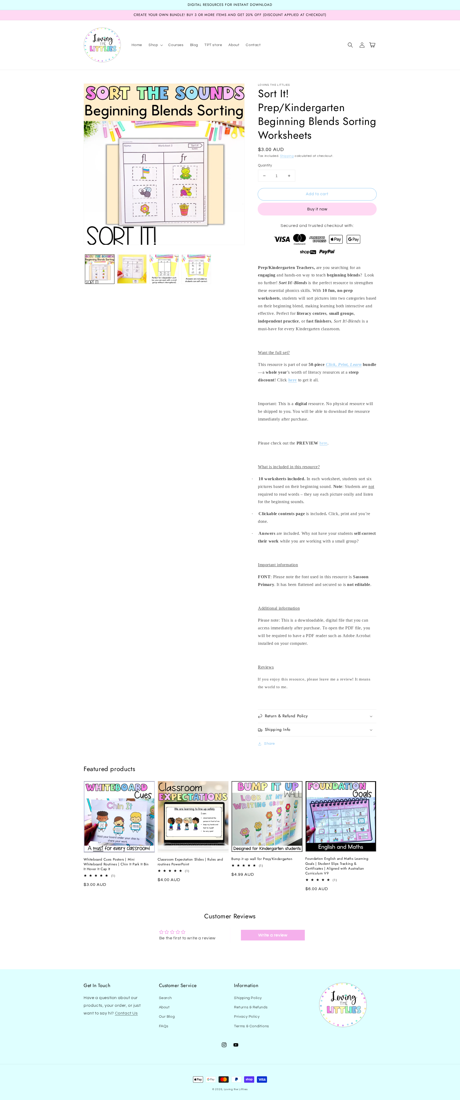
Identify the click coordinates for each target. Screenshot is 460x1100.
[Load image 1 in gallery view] (99, 269)
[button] (155, 45)
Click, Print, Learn (344, 364)
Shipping (287, 156)
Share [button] (269, 743)
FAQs (164, 1026)
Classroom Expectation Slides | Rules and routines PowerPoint (190, 862)
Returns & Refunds (251, 1007)
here (292, 380)
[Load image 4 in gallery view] (196, 269)
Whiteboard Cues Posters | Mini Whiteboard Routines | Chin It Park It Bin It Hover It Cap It (116, 864)
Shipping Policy (248, 998)
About (164, 1007)
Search (165, 998)
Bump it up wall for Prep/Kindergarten (261, 859)
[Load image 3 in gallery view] (164, 269)
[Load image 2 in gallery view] (132, 269)
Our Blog (167, 1016)
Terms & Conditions (251, 1026)
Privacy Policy (247, 1016)
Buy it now (317, 209)
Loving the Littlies (236, 1089)
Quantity (265, 165)
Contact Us (126, 1013)
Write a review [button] (272, 935)
